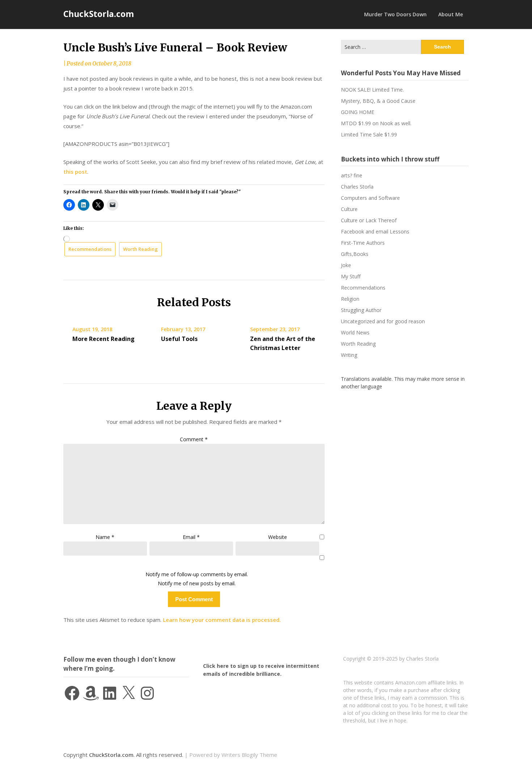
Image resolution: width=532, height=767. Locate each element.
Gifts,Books (354, 253)
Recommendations (89, 249)
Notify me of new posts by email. (197, 583)
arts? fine (351, 175)
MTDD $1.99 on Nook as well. (376, 123)
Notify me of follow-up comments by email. (196, 574)
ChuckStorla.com (98, 14)
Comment (194, 439)
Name (105, 537)
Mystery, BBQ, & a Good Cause (378, 100)
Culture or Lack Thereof (369, 220)
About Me (450, 14)
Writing (349, 354)
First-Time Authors (363, 242)
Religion (350, 298)
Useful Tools (179, 339)
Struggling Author (361, 310)
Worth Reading (140, 249)
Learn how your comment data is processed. (222, 619)
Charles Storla (357, 186)
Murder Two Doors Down (395, 14)
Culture (349, 209)
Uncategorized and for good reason (383, 321)
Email (191, 537)
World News (355, 332)
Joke (346, 265)
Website (277, 537)
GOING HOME (357, 112)
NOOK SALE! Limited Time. (372, 89)
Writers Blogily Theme (249, 754)
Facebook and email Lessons (375, 231)
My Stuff (350, 276)
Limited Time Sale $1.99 (369, 134)
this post (75, 171)
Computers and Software (370, 197)
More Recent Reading (103, 339)
